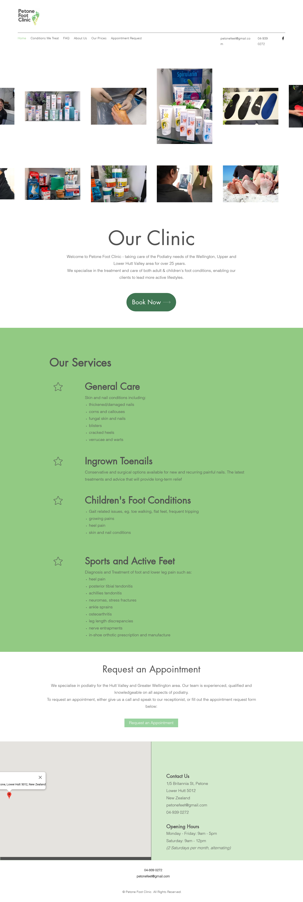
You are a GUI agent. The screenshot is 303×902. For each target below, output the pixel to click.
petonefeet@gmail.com (186, 805)
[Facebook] (283, 38)
